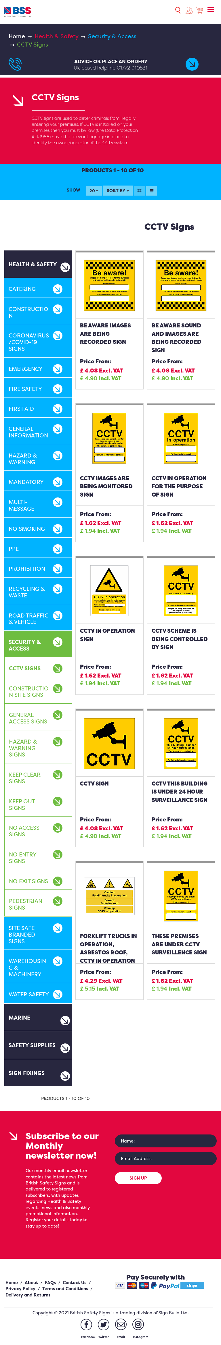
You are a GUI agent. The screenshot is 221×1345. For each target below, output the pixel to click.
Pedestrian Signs (25, 904)
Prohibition (27, 568)
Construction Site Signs (29, 692)
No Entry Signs (22, 858)
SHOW (73, 190)
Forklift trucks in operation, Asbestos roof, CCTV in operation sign (108, 952)
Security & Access (112, 36)
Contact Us (74, 1283)
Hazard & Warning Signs (23, 748)
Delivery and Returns (27, 1295)
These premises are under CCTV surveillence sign (179, 944)
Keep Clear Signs (25, 778)
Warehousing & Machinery (27, 967)
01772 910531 (132, 67)
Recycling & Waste (27, 592)
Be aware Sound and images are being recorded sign (176, 338)
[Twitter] (103, 1324)
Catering (22, 289)
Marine (19, 1017)
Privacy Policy (20, 1289)
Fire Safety (25, 389)
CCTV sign (94, 783)
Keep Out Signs (22, 805)
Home (17, 36)
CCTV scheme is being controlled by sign (180, 639)
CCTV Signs (25, 668)
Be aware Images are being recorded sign (105, 334)
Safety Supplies (32, 1045)
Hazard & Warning (23, 459)
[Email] (121, 1324)
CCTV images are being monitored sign (106, 486)
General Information (28, 432)
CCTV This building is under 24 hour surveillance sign (179, 792)
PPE (14, 549)
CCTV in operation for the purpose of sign (179, 486)
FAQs (50, 1283)
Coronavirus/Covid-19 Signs (29, 342)
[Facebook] (86, 1324)
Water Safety (29, 994)
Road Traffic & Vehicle (28, 619)
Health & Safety (57, 36)
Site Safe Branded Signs (22, 934)
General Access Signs (28, 718)
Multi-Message (21, 505)
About (31, 1283)
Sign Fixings (27, 1073)
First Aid (21, 408)
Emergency (26, 369)
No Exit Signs (28, 881)
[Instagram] (138, 1324)
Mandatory (26, 482)
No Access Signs (24, 831)
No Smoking (27, 528)
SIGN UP (138, 1178)
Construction (28, 312)
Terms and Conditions (65, 1289)
